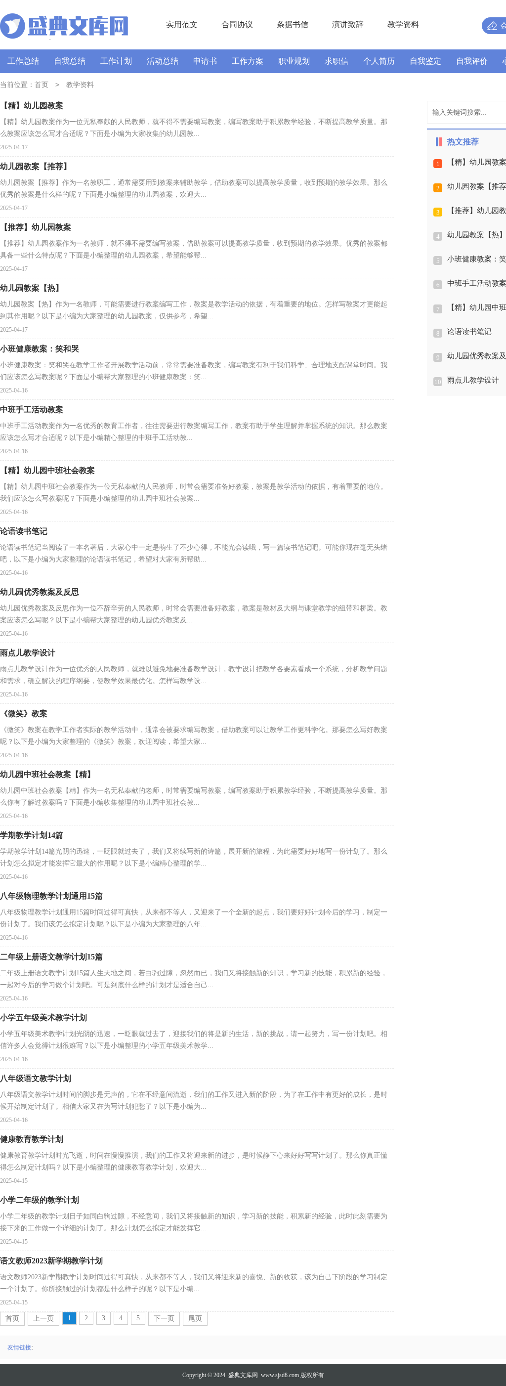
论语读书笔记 (469, 332)
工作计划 (116, 61)
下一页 (164, 1318)
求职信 (336, 61)
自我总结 (69, 61)
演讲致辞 (348, 24)
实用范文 (182, 24)
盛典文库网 (243, 1375)
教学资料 (403, 24)
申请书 (205, 61)
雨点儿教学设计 (473, 380)
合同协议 (237, 24)
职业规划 (294, 61)
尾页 (195, 1318)
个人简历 (379, 61)
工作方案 (247, 61)
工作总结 (23, 61)
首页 (41, 84)
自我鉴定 (425, 61)
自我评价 (472, 61)
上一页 (43, 1318)
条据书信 (292, 24)
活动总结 (162, 61)
